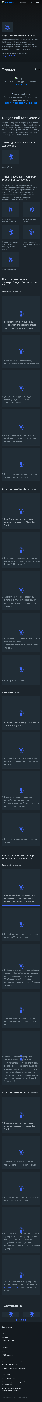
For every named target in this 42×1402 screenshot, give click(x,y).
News (3, 1351)
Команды (5, 1347)
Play (3, 1333)
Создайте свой (8, 56)
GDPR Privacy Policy (8, 1378)
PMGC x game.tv (7, 1355)
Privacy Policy (6, 1374)
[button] (17, 1320)
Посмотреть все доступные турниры (20, 103)
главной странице (12, 1287)
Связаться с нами (8, 1341)
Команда (5, 1337)
